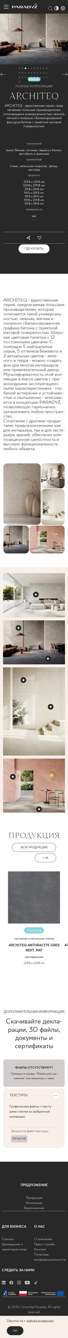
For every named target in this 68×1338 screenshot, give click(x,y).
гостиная (31, 150)
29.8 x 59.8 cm (34, 189)
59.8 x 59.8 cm (34, 204)
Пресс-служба (44, 1244)
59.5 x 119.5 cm (34, 193)
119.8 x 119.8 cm (34, 182)
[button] (3, 75)
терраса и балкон (50, 150)
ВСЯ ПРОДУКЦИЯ (34, 847)
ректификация (34, 957)
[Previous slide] (22, 857)
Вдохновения (34, 1208)
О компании (43, 1239)
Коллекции (34, 1203)
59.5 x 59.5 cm (34, 196)
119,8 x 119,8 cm (34, 963)
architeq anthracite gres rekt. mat (34, 948)
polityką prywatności (40, 1321)
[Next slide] (45, 857)
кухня (9, 150)
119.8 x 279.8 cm (34, 185)
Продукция (34, 1198)
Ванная (19, 150)
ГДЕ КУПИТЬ (34, 248)
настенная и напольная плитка (34, 938)
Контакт (40, 1250)
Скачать (8, 1239)
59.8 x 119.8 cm (34, 200)
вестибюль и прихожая (34, 154)
